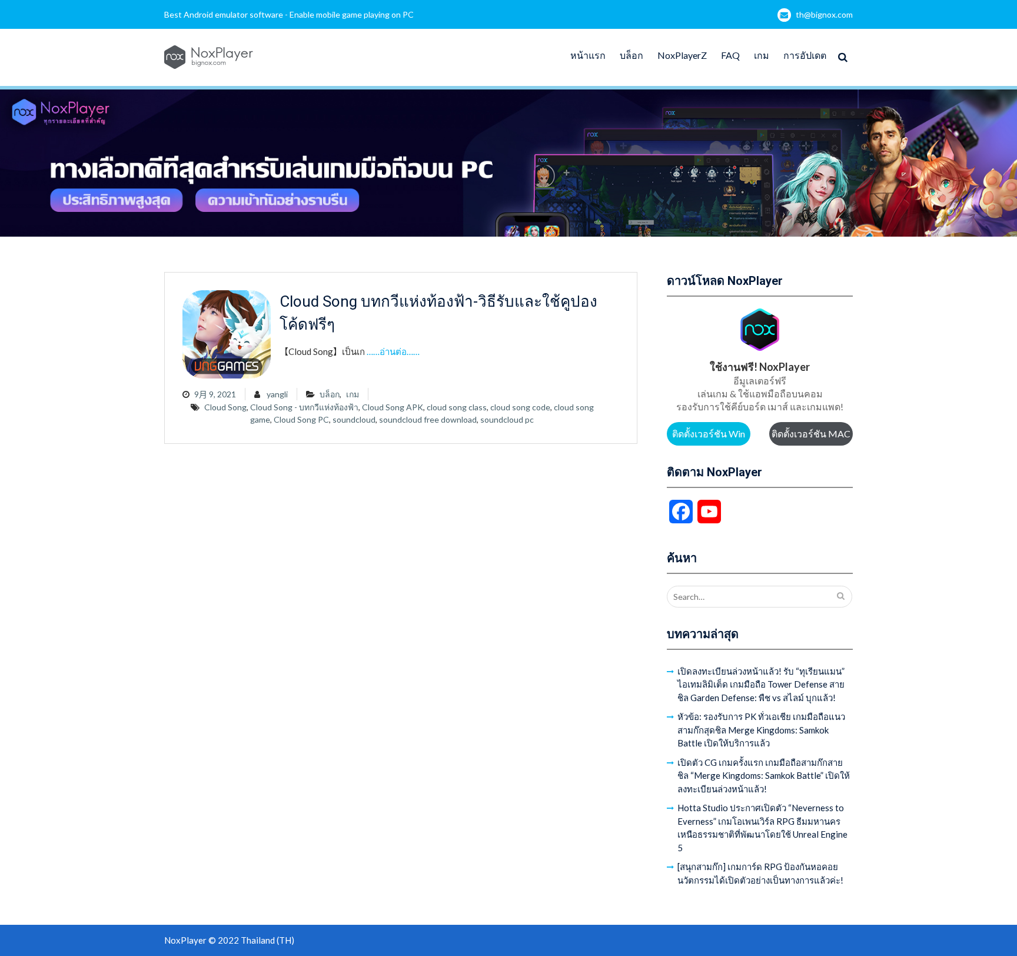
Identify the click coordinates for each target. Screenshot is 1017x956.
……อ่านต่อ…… (393, 351)
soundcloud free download (428, 419)
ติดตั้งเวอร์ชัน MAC (811, 433)
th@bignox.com (824, 14)
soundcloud (354, 419)
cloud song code (520, 407)
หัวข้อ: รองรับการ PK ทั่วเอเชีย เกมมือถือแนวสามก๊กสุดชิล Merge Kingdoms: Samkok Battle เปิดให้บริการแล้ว (761, 729)
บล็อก (631, 55)
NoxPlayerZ (682, 55)
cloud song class (457, 407)
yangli (277, 394)
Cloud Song (225, 407)
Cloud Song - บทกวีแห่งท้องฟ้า (304, 407)
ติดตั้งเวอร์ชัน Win (708, 433)
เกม (761, 55)
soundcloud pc (507, 419)
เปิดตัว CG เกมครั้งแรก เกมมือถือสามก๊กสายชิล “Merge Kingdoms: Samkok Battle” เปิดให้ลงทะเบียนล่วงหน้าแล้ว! (763, 775)
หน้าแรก (588, 55)
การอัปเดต (804, 55)
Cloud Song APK (392, 407)
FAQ (730, 55)
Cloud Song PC (301, 419)
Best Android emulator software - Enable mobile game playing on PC (289, 14)
